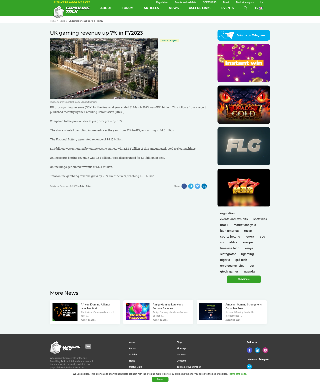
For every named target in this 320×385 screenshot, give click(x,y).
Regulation (152, 2)
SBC (262, 236)
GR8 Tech (241, 260)
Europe (248, 242)
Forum (128, 8)
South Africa (228, 242)
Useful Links (200, 8)
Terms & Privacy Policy (189, 367)
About (106, 8)
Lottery (250, 236)
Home (53, 21)
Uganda (249, 271)
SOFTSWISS (199, 2)
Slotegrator (228, 254)
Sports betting (230, 236)
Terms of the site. (237, 374)
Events (227, 8)
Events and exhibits (175, 2)
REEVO (248, 231)
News (174, 8)
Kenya (249, 248)
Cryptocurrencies (232, 266)
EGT (252, 266)
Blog (179, 342)
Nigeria (225, 260)
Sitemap (181, 348)
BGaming (247, 254)
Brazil (216, 2)
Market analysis (235, 2)
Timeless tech (229, 248)
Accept (160, 379)
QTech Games (229, 271)
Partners (181, 354)
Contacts (181, 360)
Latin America (258, 2)
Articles (151, 8)
